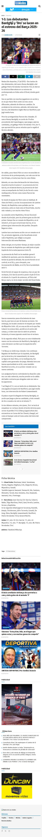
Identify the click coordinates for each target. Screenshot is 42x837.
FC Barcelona (10, 551)
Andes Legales (27, 818)
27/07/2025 (18, 35)
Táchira (11, 818)
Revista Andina (6, 821)
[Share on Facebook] (5, 76)
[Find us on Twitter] (5, 831)
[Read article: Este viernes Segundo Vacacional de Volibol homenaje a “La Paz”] (8, 462)
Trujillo (4, 818)
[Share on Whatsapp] (21, 76)
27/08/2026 (18, 464)
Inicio (3, 15)
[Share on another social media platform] (36, 76)
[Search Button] (39, 6)
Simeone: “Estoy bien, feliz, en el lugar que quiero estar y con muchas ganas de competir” (25, 443)
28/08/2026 (18, 437)
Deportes (8, 15)
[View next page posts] (22, 469)
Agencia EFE (8, 35)
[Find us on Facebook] (2, 831)
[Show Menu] (2, 6)
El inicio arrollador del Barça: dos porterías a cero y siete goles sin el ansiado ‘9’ (26, 433)
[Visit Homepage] (21, 3)
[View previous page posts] (19, 469)
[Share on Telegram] (29, 76)
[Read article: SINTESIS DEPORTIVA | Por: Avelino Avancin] (8, 453)
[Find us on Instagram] (9, 831)
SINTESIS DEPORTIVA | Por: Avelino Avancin (19, 671)
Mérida (18, 818)
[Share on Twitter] (13, 76)
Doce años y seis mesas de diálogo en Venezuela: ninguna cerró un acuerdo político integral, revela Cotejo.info (19, 755)
